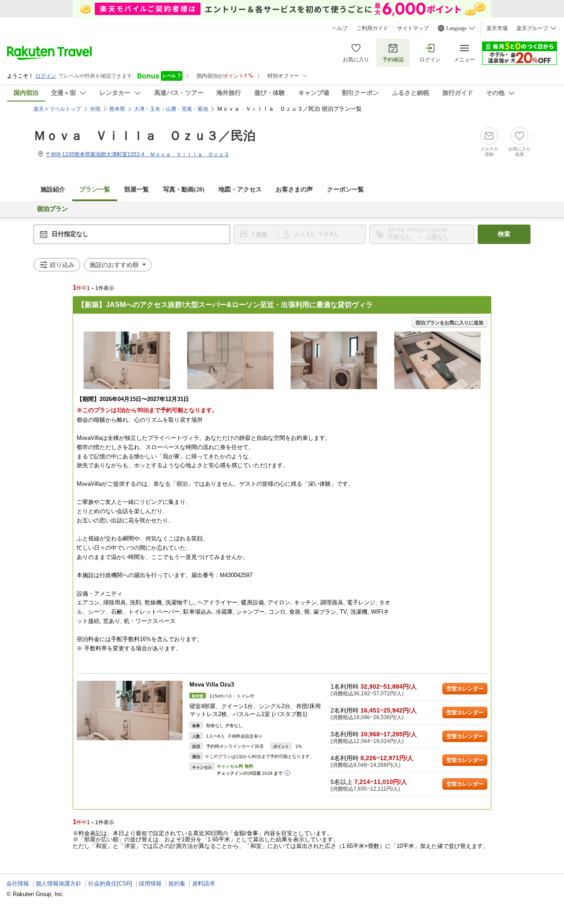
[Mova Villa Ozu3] (129, 710)
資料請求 (203, 883)
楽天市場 (497, 28)
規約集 (177, 883)
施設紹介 (53, 189)
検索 (504, 234)
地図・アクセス (240, 189)
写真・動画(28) (183, 189)
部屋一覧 (136, 189)
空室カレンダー (464, 688)
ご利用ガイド (372, 28)
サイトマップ (413, 28)
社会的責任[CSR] (110, 883)
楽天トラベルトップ (57, 109)
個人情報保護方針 (59, 883)
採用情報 (150, 883)
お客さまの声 (294, 189)
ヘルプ (340, 28)
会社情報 (17, 883)
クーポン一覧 (345, 189)
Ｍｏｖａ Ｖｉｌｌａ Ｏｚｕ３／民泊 (144, 136)
